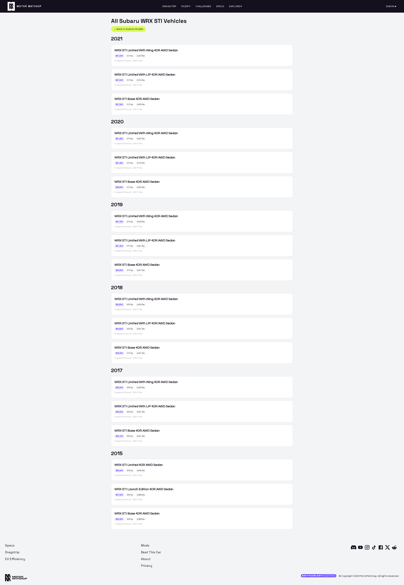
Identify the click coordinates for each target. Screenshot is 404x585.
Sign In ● (391, 6)
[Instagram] (367, 549)
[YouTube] (360, 549)
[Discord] (353, 549)
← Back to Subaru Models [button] (128, 29)
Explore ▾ (235, 6)
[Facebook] (380, 549)
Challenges (203, 6)
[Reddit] (394, 549)
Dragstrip (169, 6)
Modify (185, 6)
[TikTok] (374, 549)
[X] (387, 549)
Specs (220, 6)
